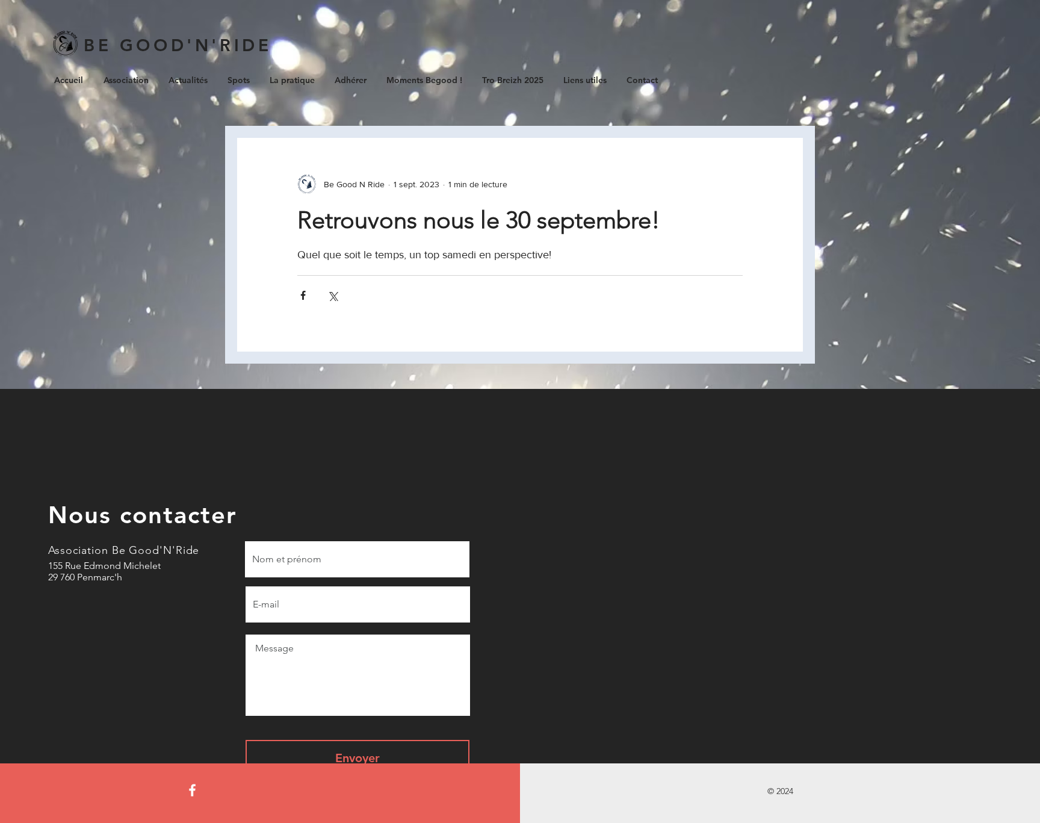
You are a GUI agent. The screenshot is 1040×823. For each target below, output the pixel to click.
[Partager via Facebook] (303, 295)
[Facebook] (192, 790)
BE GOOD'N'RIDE (177, 45)
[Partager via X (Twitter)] (332, 295)
